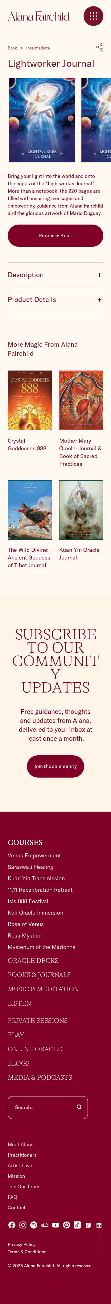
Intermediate (38, 47)
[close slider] (93, 16)
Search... (25, 1107)
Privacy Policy (21, 1244)
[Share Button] (99, 47)
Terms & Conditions (27, 1252)
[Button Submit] (79, 1107)
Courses (25, 842)
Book (12, 47)
